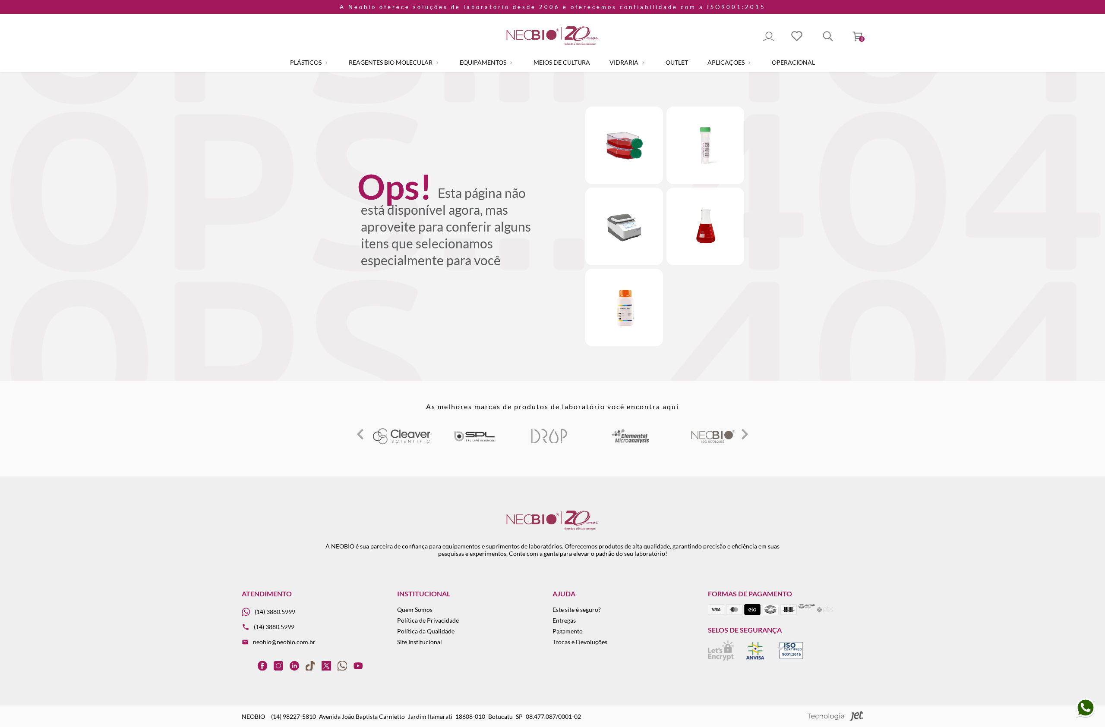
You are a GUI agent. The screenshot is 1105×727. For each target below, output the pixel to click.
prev (360, 434)
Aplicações (726, 62)
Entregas (564, 620)
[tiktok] (310, 665)
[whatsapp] (342, 665)
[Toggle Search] (828, 37)
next (744, 434)
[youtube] (358, 665)
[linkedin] (294, 665)
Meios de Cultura (562, 62)
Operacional (793, 62)
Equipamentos (484, 62)
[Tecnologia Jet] (835, 716)
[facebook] (262, 665)
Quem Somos (415, 609)
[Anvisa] (755, 658)
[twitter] (326, 665)
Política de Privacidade (428, 620)
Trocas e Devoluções (579, 642)
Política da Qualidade (426, 631)
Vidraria (624, 62)
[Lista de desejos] (796, 37)
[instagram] (278, 665)
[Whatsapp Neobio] (1085, 716)
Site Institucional (419, 642)
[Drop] (526, 442)
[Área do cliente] (768, 37)
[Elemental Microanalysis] (608, 442)
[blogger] (246, 665)
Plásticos (306, 62)
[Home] (552, 45)
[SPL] (451, 442)
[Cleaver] (378, 442)
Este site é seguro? (576, 609)
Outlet (677, 62)
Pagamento (567, 631)
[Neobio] (690, 442)
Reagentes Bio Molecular (391, 62)
